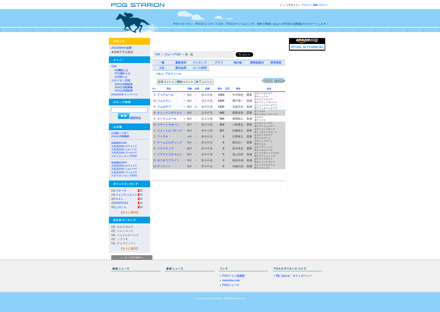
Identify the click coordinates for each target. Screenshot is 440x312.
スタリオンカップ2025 (124, 175)
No (153, 88)
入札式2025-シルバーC (124, 168)
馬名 (169, 88)
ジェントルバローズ (169, 130)
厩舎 (238, 88)
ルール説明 (200, 67)
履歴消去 (135, 118)
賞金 (219, 88)
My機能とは (121, 70)
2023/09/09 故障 (121, 47)
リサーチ (121, 190)
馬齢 (189, 88)
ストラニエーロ (166, 118)
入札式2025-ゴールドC (124, 172)
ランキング (200, 62)
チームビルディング (169, 142)
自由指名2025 (119, 162)
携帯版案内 (257, 62)
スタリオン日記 (120, 80)
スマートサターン (168, 124)
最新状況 (180, 62)
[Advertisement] (206, 45)
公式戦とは (121, 76)
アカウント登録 (310, 5)
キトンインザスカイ (169, 112)
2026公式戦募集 (124, 87)
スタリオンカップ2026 (124, 156)
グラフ (219, 62)
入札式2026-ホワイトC (124, 146)
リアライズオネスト (169, 154)
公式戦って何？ (120, 133)
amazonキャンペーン (124, 94)
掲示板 (238, 62)
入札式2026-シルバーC (124, 149)
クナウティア (165, 148)
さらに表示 (129, 212)
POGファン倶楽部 (233, 275)
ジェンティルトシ (127, 194)
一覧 (162, 62)
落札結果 (180, 67)
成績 (207, 88)
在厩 (197, 88)
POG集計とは (122, 73)
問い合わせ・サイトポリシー (294, 275)
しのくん (121, 207)
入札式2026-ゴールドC (124, 152)
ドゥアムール (165, 94)
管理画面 (275, 62)
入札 (162, 67)
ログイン (323, 5)
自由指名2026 (119, 142)
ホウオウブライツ (168, 160)
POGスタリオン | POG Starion (137, 5)
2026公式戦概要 (120, 136)
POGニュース (230, 285)
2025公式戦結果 (124, 84)
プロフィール (173, 73)
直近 (227, 88)
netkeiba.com (231, 280)
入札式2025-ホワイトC (124, 165)
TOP (114, 66)
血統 (269, 88)
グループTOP (172, 54)
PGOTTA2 (122, 203)
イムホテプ (164, 106)
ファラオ (162, 136)
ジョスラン (164, 100)
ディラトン (164, 166)
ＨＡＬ (120, 198)
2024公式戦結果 (124, 90)
